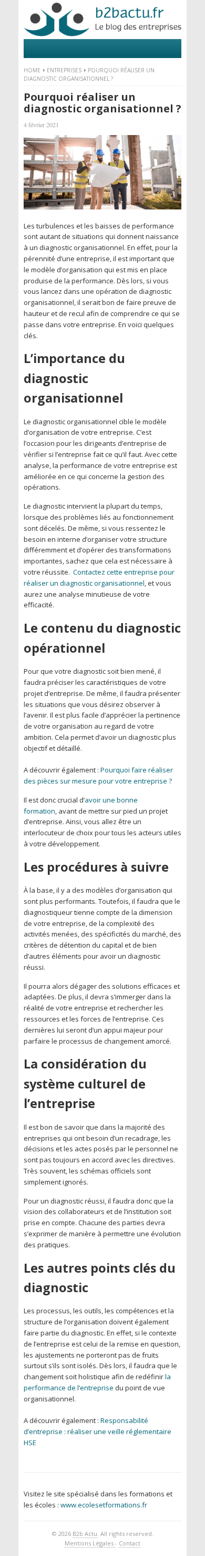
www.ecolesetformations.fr (103, 1505)
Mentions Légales (90, 1543)
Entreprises (64, 70)
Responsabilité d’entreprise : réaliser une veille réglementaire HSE (97, 1431)
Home (32, 70)
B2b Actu (85, 1534)
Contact (129, 1543)
